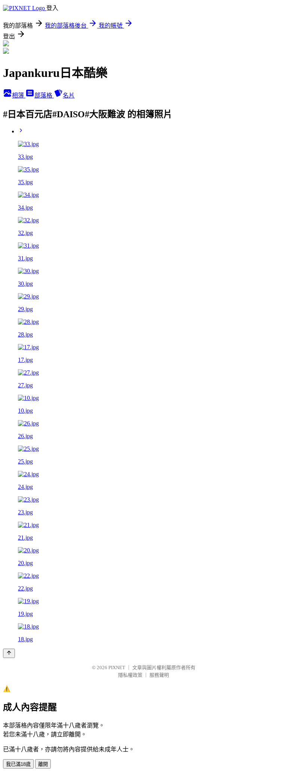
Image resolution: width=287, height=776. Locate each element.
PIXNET (116, 667)
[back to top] (9, 653)
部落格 (44, 95)
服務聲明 (159, 675)
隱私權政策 (130, 675)
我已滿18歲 (18, 764)
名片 (69, 95)
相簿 (18, 95)
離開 (43, 764)
